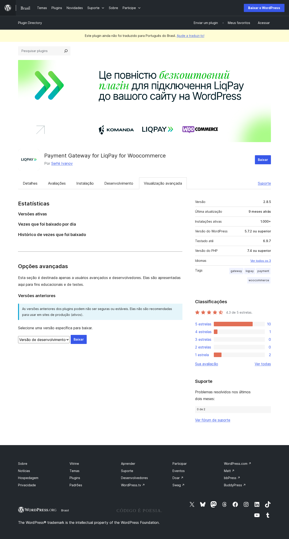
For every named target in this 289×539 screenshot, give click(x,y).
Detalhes (30, 183)
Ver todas (263, 364)
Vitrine (74, 463)
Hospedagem (28, 478)
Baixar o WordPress (264, 8)
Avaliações (57, 183)
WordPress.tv (133, 485)
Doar (178, 478)
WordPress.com (237, 463)
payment (263, 271)
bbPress (232, 478)
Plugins (75, 478)
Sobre (22, 463)
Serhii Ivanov (62, 163)
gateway (236, 271)
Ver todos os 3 (260, 260)
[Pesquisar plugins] (65, 50)
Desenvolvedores (134, 478)
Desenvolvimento (118, 183)
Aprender (128, 463)
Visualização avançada (163, 183)
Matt (229, 471)
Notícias (24, 471)
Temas (74, 471)
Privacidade (27, 485)
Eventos (178, 471)
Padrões (76, 485)
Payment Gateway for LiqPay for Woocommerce (105, 155)
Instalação (85, 183)
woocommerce (259, 280)
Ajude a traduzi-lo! (190, 36)
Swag (178, 485)
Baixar (263, 160)
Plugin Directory (30, 23)
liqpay (250, 271)
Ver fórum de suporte (212, 420)
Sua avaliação (206, 364)
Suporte (264, 183)
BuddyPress (235, 485)
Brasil (65, 510)
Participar (179, 463)
